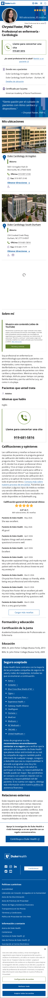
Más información (17, 341)
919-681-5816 (24, 438)
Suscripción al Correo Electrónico (15, 944)
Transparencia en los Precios (14, 909)
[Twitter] (6, 872)
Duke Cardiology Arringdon (21, 156)
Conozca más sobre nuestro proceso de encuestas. (22, 483)
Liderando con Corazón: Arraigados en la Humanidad (24, 893)
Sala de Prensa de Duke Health (14, 940)
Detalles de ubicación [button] (15, 81)
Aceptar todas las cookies (24, 993)
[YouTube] (11, 872)
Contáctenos (33, 868)
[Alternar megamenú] (41, 3)
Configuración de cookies (24, 979)
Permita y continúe (17, 346)
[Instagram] (11, 867)
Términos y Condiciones (12, 912)
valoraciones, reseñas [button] (32, 17)
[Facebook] (6, 867)
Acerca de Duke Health (11, 928)
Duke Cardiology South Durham (24, 224)
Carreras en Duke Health (12, 936)
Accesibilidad (7, 889)
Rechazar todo (24, 986)
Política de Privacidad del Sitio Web (16, 916)
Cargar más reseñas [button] (24, 612)
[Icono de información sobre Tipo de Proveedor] (45, 23)
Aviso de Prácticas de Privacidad (15, 901)
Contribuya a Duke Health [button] (23, 839)
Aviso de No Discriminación (13, 897)
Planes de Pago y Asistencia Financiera (18, 905)
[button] (34, 3)
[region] (24, 972)
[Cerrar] (45, 949)
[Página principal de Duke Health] (6, 3)
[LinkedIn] (16, 867)
